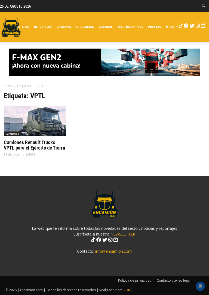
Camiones (12, 134)
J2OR (126, 290)
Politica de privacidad (135, 280)
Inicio (8, 86)
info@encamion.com (113, 251)
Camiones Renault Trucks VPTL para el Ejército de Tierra (34, 145)
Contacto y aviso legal (173, 280)
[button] (203, 6)
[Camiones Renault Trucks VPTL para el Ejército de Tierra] (35, 121)
